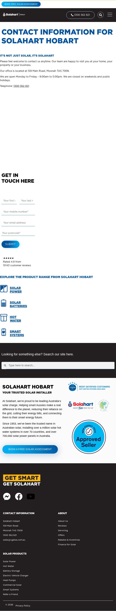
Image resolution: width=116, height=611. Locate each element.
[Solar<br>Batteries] (4, 304)
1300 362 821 (21, 86)
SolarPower (16, 289)
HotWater (15, 318)
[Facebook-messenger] (7, 496)
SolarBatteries (18, 304)
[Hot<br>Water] (4, 319)
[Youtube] (30, 496)
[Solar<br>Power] (4, 290)
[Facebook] (19, 496)
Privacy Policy (23, 605)
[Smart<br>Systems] (4, 333)
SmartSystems (17, 333)
